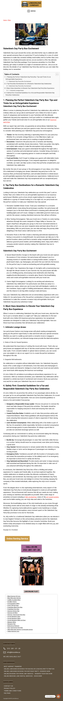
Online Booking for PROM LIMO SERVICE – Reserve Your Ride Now (28, 673)
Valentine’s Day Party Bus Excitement (20, 81)
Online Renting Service (17, 538)
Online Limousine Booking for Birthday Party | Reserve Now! (27, 671)
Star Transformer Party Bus (15, 627)
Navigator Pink (11, 624)
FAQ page (7, 693)
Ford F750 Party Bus (13, 605)
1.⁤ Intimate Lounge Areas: (16, 90)
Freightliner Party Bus (13, 609)
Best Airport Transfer (13, 666)
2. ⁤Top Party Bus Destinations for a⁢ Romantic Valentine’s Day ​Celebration (28, 83)
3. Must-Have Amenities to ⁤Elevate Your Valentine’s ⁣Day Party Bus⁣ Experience (30, 88)
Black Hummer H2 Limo (13, 596)
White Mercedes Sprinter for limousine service (20, 629)
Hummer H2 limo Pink (13, 611)
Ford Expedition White (13, 603)
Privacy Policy (9, 688)
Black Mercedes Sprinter (14, 598)
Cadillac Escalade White (13, 600)
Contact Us (8, 686)
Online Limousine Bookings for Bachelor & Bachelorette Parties (29, 669)
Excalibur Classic (12, 601)
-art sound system (52, 497)
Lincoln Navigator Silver (13, 616)
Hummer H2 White (12, 613)
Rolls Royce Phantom (13, 626)
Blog (9, 20)
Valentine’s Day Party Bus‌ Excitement (20, 86)
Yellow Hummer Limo (13, 631)
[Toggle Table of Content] (56, 74)
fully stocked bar (31, 497)
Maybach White (11, 622)
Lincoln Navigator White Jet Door (16, 620)
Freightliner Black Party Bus (14, 607)
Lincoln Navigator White (14, 618)
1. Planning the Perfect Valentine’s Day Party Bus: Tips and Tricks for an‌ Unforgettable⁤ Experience (28, 78)
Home (5, 20)
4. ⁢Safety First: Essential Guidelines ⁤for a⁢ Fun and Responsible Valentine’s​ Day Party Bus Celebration (30, 94)
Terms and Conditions (12, 690)
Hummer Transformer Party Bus (16, 614)
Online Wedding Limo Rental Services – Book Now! (23, 676)
